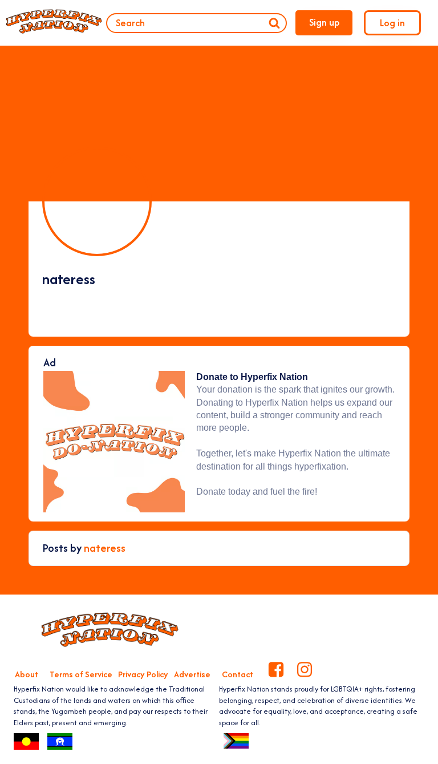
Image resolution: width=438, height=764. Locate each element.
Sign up (324, 22)
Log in (392, 23)
